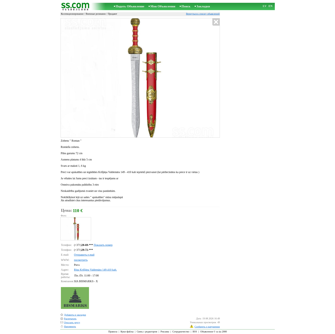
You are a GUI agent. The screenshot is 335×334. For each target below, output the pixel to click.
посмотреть (81, 259)
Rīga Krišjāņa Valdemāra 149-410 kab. (95, 269)
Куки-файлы (127, 331)
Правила (112, 331)
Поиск (185, 6)
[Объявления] (76, 6)
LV (265, 6)
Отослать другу (72, 322)
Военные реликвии (96, 14)
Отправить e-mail (84, 254)
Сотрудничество (180, 331)
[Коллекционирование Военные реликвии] (75, 228)
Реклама (165, 331)
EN (271, 6)
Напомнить (70, 326)
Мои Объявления (162, 6)
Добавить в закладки (75, 315)
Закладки (203, 6)
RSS (195, 331)
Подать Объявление (130, 6)
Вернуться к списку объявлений (203, 14)
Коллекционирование (72, 14)
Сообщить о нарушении (207, 326)
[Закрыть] (216, 22)
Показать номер (103, 244)
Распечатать (70, 318)
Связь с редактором (147, 331)
